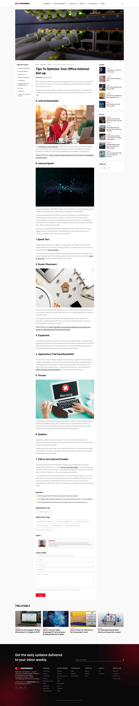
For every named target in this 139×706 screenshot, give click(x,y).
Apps (72, 671)
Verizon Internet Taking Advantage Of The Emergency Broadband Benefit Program (54, 632)
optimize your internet (44, 529)
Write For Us (116, 676)
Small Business (47, 691)
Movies (108, 68)
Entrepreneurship (48, 681)
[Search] (122, 3)
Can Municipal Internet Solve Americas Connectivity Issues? (58, 496)
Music (58, 681)
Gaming (108, 85)
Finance (45, 673)
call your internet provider (69, 467)
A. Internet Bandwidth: (23, 68)
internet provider (42, 525)
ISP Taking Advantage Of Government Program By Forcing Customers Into (62, 502)
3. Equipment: (21, 80)
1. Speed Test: (21, 74)
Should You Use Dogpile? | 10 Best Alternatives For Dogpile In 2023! (27, 631)
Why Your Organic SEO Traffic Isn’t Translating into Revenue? (114, 154)
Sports (59, 686)
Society (82, 3)
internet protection (82, 521)
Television (60, 688)
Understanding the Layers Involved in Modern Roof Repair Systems (113, 146)
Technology (92, 3)
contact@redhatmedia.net (24, 683)
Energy (45, 678)
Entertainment (59, 3)
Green (44, 683)
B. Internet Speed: (22, 71)
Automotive (46, 671)
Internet (49, 64)
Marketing (46, 686)
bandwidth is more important (48, 146)
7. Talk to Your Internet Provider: (23, 95)
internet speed (56, 525)
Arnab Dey (52, 540)
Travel (59, 691)
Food (86, 676)
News (103, 3)
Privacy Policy (116, 678)
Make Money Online (62, 676)
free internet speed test (64, 521)
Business (46, 3)
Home (37, 64)
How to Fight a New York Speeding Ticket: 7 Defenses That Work (113, 129)
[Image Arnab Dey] (42, 543)
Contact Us (116, 673)
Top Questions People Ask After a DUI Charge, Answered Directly (114, 120)
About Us (115, 671)
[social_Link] (100, 167)
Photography (60, 683)
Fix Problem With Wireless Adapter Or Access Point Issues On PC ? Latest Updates (65, 499)
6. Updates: (20, 91)
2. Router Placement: (23, 77)
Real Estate (46, 688)
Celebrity (108, 76)
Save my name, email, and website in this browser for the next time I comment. (58, 589)
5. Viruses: (20, 88)
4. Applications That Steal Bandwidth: (23, 84)
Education (102, 673)
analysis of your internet (44, 521)
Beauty (87, 671)
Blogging (108, 117)
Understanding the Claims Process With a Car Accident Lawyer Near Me (113, 137)
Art (100, 671)
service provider (53, 250)
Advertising (46, 676)
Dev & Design (74, 676)
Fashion (87, 673)
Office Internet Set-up (72, 525)
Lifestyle (72, 3)
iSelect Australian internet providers (48, 369)
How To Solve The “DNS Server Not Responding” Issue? (81, 631)
